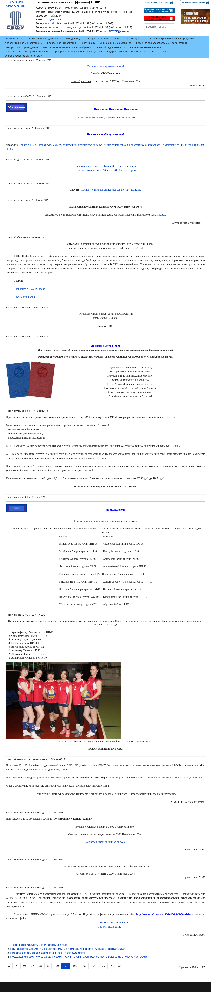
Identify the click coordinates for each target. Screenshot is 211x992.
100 (56, 966)
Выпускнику (88, 42)
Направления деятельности (104, 38)
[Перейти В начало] (9, 966)
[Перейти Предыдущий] (17, 966)
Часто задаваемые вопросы (146, 47)
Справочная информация (61, 42)
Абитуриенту (72, 38)
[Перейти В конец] (119, 966)
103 (84, 966)
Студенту (132, 38)
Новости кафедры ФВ (17, 496)
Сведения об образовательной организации (161, 42)
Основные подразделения (43, 38)
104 (93, 966)
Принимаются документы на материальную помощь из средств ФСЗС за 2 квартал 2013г (67, 949)
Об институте (12, 38)
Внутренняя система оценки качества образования (136, 51)
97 (32, 966)
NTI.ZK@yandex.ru (121, 31)
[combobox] (159, 26)
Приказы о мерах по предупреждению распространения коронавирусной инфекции (53, 51)
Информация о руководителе (21, 47)
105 (102, 966)
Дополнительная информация (22, 42)
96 (24, 966)
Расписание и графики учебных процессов (169, 38)
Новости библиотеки (17, 237)
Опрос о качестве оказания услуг (24, 55)
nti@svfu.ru (53, 19)
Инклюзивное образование (115, 42)
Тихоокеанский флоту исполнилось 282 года (38, 945)
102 (75, 966)
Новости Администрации (19, 60)
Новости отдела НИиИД (18, 127)
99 (47, 966)
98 (40, 966)
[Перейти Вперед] (111, 966)
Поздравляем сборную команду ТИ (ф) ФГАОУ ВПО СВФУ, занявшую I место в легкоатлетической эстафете (79, 956)
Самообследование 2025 (111, 47)
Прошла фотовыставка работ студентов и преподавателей (48, 952)
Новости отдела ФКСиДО (19, 96)
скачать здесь (157, 214)
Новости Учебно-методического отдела (26, 758)
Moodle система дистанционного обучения (67, 47)
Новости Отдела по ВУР (18, 307)
